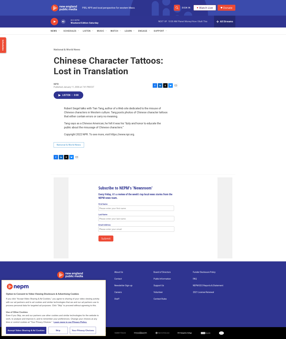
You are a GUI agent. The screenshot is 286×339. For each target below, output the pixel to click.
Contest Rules (160, 299)
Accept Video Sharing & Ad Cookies (26, 330)
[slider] (68, 21)
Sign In (186, 8)
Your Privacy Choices (83, 330)
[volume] (63, 21)
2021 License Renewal (203, 292)
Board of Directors (162, 272)
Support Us (159, 285)
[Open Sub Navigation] (59, 31)
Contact (118, 279)
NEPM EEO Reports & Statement (208, 285)
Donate (227, 7)
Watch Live (206, 8)
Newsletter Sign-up (123, 285)
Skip (58, 330)
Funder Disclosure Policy (204, 272)
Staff (116, 299)
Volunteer (158, 292)
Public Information (162, 279)
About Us (118, 272)
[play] (54, 21)
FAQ (195, 279)
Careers (118, 292)
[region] (53, 308)
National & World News (67, 49)
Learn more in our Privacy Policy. (70, 322)
